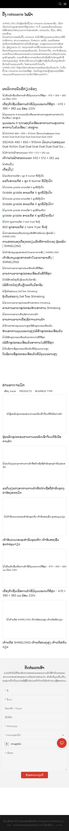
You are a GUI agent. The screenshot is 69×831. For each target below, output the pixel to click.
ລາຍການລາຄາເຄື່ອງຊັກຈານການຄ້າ (23, 319)
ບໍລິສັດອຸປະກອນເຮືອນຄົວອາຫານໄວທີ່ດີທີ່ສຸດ (28, 342)
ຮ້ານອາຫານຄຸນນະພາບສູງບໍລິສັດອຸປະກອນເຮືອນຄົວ (32, 331)
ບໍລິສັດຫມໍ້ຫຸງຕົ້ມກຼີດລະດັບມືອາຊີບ (22, 285)
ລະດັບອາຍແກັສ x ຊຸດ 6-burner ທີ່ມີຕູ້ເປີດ (27, 181)
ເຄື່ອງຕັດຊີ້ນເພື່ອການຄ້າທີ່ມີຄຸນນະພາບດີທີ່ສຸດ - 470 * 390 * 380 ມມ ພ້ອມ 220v (33, 106)
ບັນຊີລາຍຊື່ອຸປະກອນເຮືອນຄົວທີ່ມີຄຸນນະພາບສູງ (29, 354)
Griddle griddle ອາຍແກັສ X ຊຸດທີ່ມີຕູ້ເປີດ (27, 192)
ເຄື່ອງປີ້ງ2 (8, 169)
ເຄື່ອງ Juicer (10, 391)
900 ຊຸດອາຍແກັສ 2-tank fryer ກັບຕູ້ (24, 227)
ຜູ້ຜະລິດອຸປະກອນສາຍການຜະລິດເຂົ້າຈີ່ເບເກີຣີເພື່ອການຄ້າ (32, 439)
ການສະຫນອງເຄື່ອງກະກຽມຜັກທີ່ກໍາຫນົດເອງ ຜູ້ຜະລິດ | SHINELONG (34, 244)
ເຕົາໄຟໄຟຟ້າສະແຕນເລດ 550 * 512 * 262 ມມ (30, 158)
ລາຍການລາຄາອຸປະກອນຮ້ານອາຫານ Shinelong (31, 308)
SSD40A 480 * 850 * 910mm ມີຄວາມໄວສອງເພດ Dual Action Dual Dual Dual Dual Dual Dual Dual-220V (34, 144)
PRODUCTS (25, 391)
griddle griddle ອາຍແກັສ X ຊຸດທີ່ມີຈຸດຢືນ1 (28, 215)
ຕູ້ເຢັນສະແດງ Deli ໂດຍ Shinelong (23, 296)
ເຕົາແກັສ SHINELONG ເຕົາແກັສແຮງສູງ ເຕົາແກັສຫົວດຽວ (34, 645)
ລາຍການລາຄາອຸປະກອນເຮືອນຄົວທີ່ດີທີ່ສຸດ (27, 273)
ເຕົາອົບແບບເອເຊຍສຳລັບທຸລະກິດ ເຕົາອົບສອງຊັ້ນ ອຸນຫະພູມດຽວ (31, 542)
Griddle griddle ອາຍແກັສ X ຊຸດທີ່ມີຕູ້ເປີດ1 (28, 204)
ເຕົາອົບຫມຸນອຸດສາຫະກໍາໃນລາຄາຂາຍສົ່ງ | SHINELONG (27, 260)
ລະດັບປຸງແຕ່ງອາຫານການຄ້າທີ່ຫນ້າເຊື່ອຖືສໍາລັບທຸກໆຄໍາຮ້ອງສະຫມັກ (34, 490)
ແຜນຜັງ (58, 825)
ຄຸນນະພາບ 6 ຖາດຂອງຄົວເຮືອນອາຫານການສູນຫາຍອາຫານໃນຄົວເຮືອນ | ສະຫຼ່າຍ (33, 125)
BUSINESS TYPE (43, 391)
